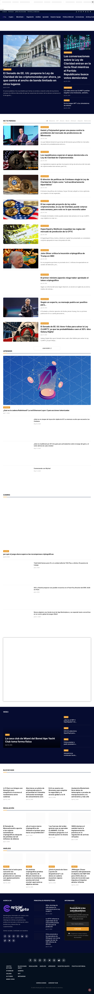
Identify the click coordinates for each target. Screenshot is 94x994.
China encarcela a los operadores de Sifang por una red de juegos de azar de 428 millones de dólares (53, 939)
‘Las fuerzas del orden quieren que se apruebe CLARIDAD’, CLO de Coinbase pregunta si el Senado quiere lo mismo (58, 830)
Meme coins (87, 121)
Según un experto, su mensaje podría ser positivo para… (64, 303)
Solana (9, 973)
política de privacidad (20, 11)
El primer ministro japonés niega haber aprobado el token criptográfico (65, 279)
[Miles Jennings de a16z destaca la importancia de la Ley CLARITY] (39, 907)
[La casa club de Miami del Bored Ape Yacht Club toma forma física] (31, 732)
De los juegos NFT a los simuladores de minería (76, 104)
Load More (46, 348)
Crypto (11, 17)
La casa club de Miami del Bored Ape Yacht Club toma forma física (30, 740)
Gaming (67, 100)
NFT (57, 121)
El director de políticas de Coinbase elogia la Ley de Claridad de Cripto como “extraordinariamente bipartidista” (65, 182)
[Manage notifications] (89, 990)
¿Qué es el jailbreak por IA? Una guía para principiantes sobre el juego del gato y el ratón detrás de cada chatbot (61, 445)
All (47, 121)
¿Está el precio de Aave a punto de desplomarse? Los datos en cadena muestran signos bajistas (58, 875)
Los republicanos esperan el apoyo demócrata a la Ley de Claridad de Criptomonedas (64, 156)
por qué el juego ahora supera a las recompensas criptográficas (28, 554)
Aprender (46, 17)
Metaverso (52, 121)
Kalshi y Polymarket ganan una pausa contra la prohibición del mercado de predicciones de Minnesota (62, 133)
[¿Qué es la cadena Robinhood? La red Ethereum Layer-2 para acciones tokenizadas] (47, 380)
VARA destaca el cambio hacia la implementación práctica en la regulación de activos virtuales (80, 831)
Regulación (30, 17)
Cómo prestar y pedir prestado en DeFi (70, 743)
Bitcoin (67, 121)
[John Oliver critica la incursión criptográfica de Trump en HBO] (20, 258)
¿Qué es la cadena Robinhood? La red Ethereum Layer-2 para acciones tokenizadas (36, 410)
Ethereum (73, 121)
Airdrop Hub (53, 983)
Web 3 (7, 734)
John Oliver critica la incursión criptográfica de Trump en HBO (63, 254)
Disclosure (11, 11)
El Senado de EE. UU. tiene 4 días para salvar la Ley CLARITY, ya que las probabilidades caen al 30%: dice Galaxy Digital (66, 329)
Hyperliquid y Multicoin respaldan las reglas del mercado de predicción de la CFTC (63, 230)
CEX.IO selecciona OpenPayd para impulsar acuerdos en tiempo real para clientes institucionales (70, 732)
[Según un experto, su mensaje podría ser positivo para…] (20, 307)
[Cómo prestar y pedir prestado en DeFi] (85, 741)
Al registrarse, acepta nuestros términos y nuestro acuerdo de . (77, 935)
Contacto (4, 11)
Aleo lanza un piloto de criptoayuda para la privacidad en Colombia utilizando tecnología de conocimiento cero (35, 792)
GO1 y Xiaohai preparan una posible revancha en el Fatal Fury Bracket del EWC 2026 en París (62, 588)
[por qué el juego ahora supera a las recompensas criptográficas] (47, 524)
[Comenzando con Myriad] (17, 478)
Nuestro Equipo (56, 17)
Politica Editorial (68, 17)
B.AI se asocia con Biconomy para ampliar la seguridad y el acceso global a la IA (58, 791)
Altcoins (62, 121)
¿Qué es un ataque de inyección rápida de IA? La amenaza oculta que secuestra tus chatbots (62, 420)
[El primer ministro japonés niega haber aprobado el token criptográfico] (20, 283)
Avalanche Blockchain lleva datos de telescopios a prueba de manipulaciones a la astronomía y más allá (81, 792)
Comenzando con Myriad (42, 468)
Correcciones (79, 17)
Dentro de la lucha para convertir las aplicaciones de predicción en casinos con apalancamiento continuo (12, 875)
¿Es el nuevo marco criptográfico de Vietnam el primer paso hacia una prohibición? (35, 829)
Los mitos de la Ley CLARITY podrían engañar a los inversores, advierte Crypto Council (77, 92)
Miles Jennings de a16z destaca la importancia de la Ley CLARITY (53, 908)
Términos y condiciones (33, 11)
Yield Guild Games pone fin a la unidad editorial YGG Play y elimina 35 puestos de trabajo (61, 564)
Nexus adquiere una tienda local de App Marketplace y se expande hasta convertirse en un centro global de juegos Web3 (62, 613)
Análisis (38, 17)
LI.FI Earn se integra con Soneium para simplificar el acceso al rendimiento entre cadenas (13, 792)
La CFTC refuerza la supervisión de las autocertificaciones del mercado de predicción (52, 922)
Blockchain (20, 17)
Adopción (80, 121)
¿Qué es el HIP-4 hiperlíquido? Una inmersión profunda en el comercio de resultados (70, 721)
